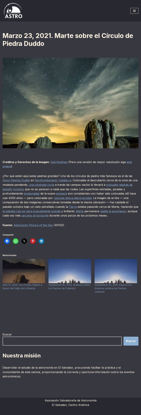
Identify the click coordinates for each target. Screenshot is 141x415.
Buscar (7, 334)
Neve (49, 411)
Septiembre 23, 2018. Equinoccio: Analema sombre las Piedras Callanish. (113, 288)
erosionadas (32, 193)
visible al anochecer (113, 211)
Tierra (73, 206)
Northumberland (46, 180)
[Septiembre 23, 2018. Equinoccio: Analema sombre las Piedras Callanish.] (116, 271)
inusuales (112, 184)
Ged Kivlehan (59, 162)
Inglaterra (64, 180)
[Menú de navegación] (134, 11)
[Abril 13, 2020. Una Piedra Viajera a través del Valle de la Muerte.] (24, 271)
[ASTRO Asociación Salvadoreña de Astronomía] (13, 10)
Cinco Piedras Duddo (16, 180)
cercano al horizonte (35, 215)
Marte (80, 211)
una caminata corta (41, 184)
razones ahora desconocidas (73, 198)
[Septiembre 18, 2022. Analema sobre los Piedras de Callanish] (69, 271)
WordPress (88, 411)
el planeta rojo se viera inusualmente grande (32, 211)
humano (18, 189)
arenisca (61, 193)
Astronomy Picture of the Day (33, 225)
